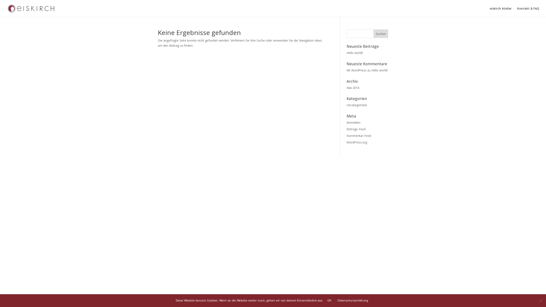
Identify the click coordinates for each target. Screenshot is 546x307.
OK (329, 300)
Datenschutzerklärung (353, 300)
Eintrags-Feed (356, 129)
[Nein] (541, 300)
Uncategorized (357, 105)
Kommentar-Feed (359, 136)
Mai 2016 (353, 88)
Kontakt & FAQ (528, 8)
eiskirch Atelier (501, 8)
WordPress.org (357, 142)
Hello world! (355, 53)
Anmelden (353, 122)
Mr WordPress (356, 70)
